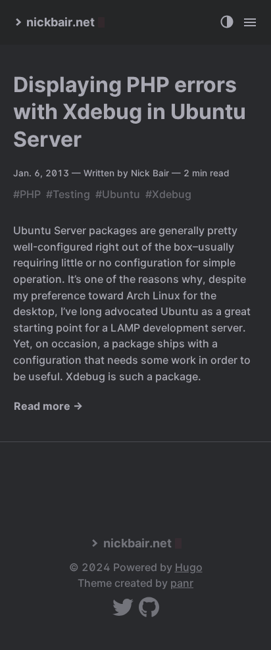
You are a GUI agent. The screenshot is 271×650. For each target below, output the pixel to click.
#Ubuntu (117, 194)
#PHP (27, 194)
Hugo (189, 567)
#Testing (68, 194)
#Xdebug (168, 194)
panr (181, 582)
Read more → (48, 406)
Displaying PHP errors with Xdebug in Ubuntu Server (129, 112)
